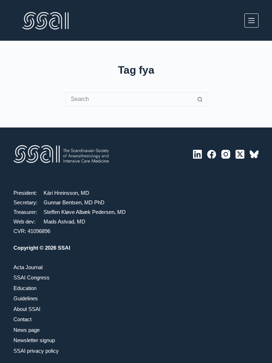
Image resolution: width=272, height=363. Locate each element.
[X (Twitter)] (240, 154)
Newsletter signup (34, 340)
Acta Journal (27, 267)
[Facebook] (211, 154)
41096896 (39, 231)
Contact (22, 319)
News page (26, 330)
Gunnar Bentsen (62, 202)
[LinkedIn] (197, 154)
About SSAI (26, 309)
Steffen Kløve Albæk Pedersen (79, 212)
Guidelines (25, 298)
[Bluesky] (254, 154)
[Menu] (251, 20)
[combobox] (129, 99)
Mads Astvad (59, 222)
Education (24, 288)
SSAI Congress (31, 277)
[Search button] (199, 99)
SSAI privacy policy (36, 351)
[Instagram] (225, 154)
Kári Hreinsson (61, 193)
